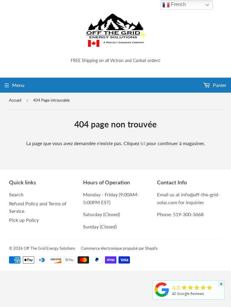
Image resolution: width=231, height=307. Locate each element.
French (178, 4)
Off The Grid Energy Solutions (49, 248)
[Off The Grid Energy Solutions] (162, 297)
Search (16, 194)
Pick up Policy (24, 220)
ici (142, 143)
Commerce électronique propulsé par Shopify (119, 248)
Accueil (15, 100)
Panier (219, 85)
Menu (18, 85)
